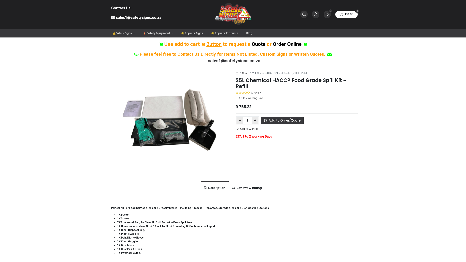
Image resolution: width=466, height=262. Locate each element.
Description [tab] (216, 188)
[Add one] (255, 120)
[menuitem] (123, 33)
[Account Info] (315, 14)
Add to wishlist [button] (249, 129)
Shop (245, 73)
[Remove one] (239, 120)
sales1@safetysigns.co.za (138, 17)
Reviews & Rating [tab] (249, 188)
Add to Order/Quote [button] (284, 120)
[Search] (304, 14)
